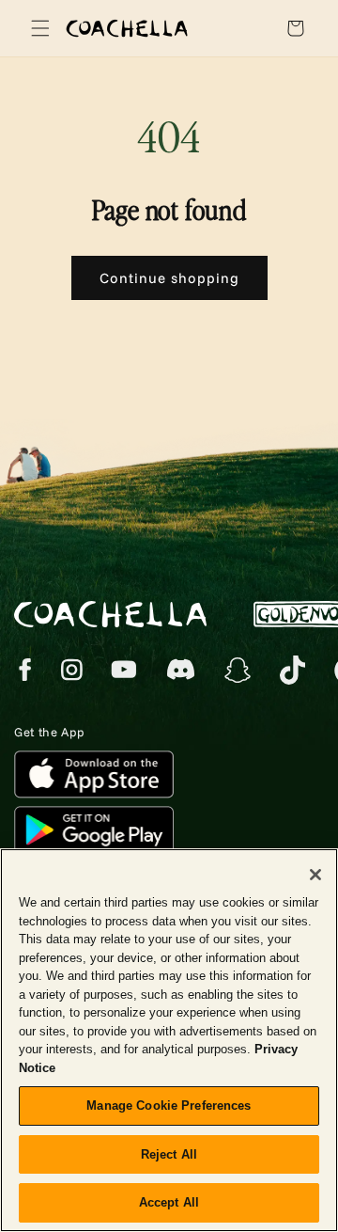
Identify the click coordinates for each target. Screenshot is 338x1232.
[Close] (315, 874)
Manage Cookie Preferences (168, 1105)
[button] (37, 28)
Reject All (169, 1154)
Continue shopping (169, 278)
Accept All (169, 1202)
